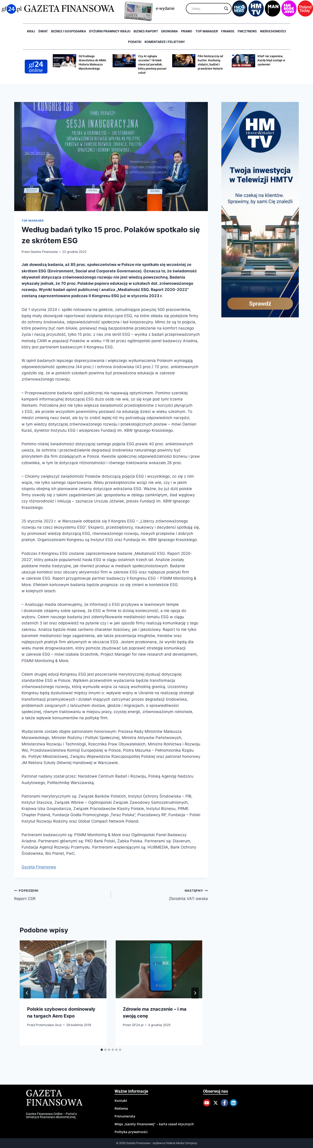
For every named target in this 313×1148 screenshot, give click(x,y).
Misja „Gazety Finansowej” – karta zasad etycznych (154, 1124)
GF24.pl (137, 1025)
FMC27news (247, 31)
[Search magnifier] (226, 8)
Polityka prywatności (131, 1132)
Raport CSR (26, 895)
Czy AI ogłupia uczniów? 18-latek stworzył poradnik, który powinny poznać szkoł (152, 64)
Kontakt (121, 1100)
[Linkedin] (233, 1102)
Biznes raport (146, 31)
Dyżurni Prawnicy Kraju (109, 31)
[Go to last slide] (27, 993)
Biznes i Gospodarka (68, 31)
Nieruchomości (273, 31)
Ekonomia (169, 31)
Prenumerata (125, 1116)
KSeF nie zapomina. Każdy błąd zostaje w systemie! (271, 60)
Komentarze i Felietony (165, 42)
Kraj (31, 31)
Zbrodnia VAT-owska (188, 895)
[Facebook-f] (224, 1102)
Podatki (134, 42)
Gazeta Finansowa (44, 252)
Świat (43, 31)
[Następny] (195, 993)
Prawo (186, 31)
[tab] (102, 1050)
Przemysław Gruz (49, 1025)
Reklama (121, 1108)
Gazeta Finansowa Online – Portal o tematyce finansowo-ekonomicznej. (51, 1115)
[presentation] (63, 969)
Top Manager (206, 31)
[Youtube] (206, 1102)
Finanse (227, 31)
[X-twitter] (215, 1102)
